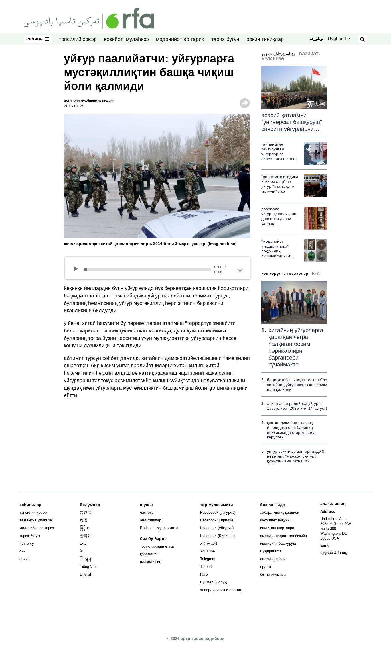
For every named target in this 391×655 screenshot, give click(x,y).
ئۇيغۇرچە (316, 39)
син (22, 551)
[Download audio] (240, 269)
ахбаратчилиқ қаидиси (279, 512)
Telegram (207, 559)
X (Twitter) (208, 543)
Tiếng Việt (88, 566)
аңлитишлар (150, 520)
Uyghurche (339, 38)
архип (24, 559)
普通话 (85, 512)
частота (146, 512)
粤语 (83, 520)
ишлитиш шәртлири (277, 528)
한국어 (85, 536)
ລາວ (83, 543)
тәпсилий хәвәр (78, 39)
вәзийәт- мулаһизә (126, 39)
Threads (207, 566)
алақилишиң (150, 562)
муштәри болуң (213, 582)
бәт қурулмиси (273, 574)
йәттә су (26, 543)
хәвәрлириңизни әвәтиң (220, 590)
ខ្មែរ (82, 551)
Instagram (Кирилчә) (217, 536)
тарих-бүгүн (225, 39)
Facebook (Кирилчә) (217, 520)
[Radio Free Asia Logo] (89, 18)
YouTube (207, 551)
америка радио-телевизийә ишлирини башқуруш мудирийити (283, 543)
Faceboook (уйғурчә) (217, 512)
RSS (204, 574)
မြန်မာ (85, 528)
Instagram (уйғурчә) (217, 528)
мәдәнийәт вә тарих (180, 39)
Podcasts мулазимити (159, 528)
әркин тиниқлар (265, 39)
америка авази (272, 559)
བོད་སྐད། (85, 559)
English (86, 574)
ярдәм (265, 566)
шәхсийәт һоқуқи (274, 520)
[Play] (77, 269)
